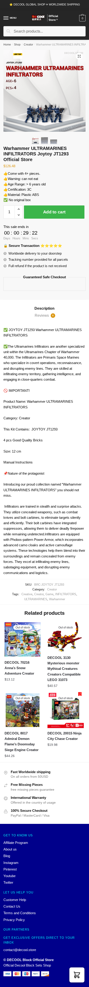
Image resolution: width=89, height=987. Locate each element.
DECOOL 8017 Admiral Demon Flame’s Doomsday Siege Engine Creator (22, 741)
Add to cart (54, 212)
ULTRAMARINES (35, 599)
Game (49, 594)
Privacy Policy (14, 920)
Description (44, 308)
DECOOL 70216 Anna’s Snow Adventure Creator (19, 668)
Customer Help (14, 900)
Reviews (44, 315)
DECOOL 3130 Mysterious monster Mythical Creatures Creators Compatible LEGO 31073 (64, 669)
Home (7, 44)
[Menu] (6, 18)
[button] (76, 974)
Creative (26, 594)
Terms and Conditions (19, 913)
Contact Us (11, 906)
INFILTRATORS (65, 594)
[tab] (44, 308)
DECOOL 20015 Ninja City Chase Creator (64, 736)
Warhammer (57, 599)
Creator (28, 44)
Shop (17, 44)
